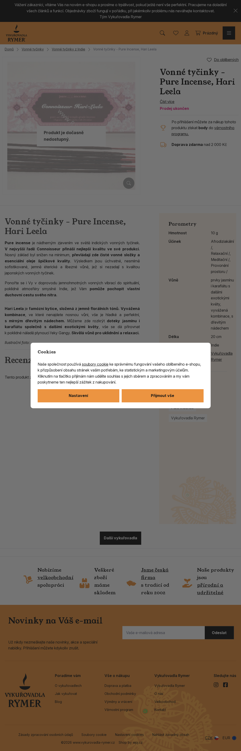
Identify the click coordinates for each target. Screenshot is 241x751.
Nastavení (78, 395)
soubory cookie (95, 364)
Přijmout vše (162, 395)
